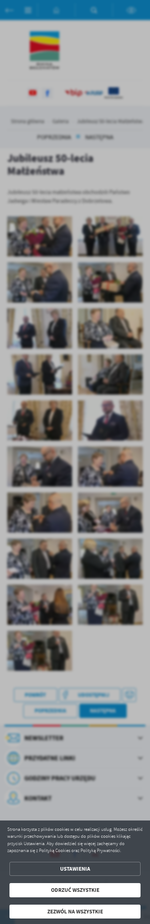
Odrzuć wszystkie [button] (75, 890)
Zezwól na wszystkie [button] (75, 911)
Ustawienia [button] (75, 868)
